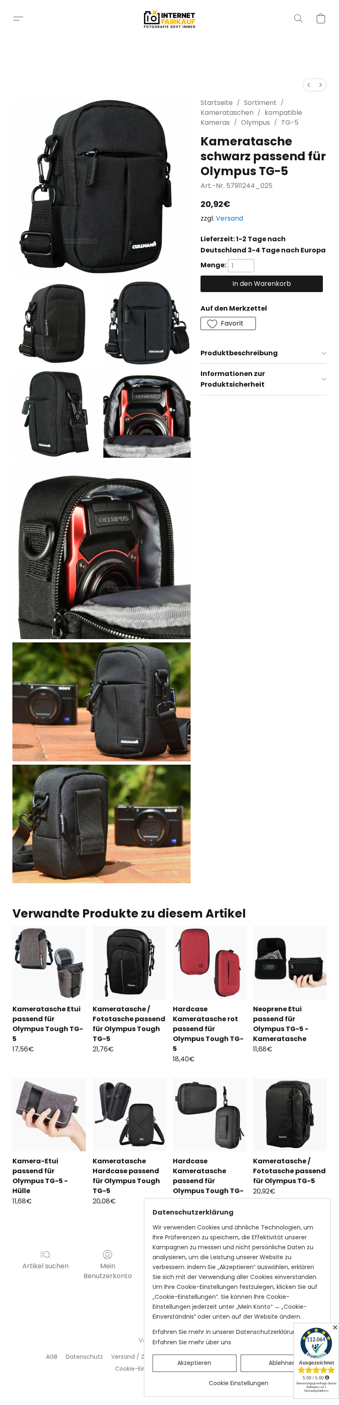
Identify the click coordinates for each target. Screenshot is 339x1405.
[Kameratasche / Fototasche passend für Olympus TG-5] (290, 1115)
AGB (51, 1357)
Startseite (217, 102)
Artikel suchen (45, 1266)
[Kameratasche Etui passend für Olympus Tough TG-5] (49, 963)
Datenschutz (84, 1357)
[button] (169, 18)
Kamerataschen (227, 112)
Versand (229, 218)
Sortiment (260, 102)
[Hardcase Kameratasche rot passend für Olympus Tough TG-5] (209, 963)
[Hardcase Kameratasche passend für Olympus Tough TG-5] (209, 1115)
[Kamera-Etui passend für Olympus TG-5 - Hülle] (49, 1115)
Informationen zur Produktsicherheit (233, 379)
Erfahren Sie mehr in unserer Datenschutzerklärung (226, 1332)
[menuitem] (309, 85)
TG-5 (289, 122)
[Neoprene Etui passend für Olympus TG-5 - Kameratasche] (290, 963)
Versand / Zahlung (137, 1357)
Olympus (255, 122)
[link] (238, 1380)
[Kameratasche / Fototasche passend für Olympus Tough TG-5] (129, 963)
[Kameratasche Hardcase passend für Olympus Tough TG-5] (129, 1115)
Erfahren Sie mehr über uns (192, 1342)
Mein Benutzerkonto (108, 1271)
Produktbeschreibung (239, 353)
